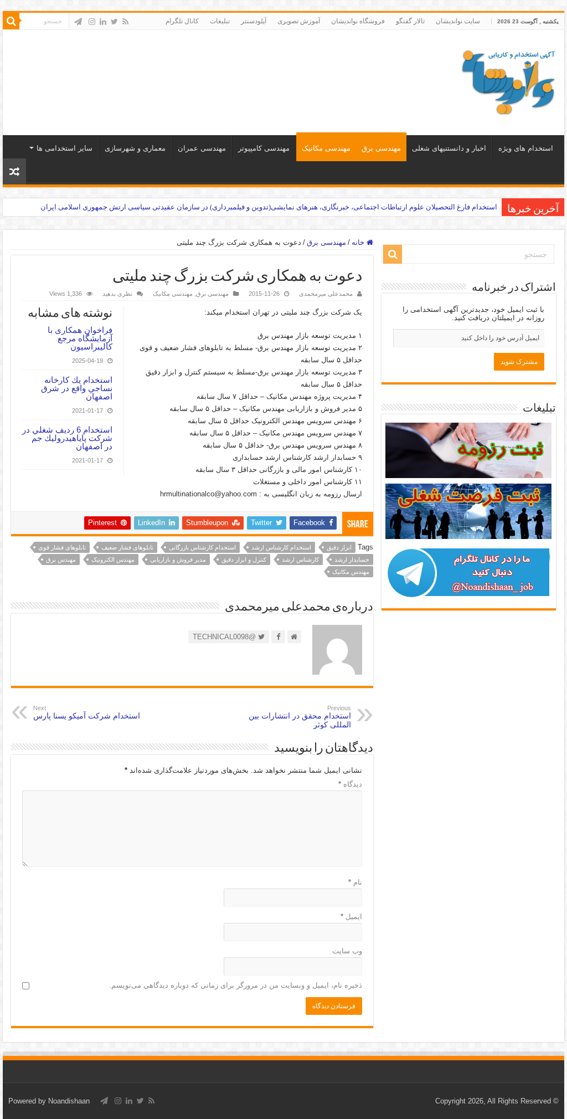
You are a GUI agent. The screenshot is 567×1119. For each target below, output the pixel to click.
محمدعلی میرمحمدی (326, 293)
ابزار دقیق (339, 547)
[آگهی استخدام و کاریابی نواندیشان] (508, 80)
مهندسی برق (381, 148)
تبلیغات (220, 21)
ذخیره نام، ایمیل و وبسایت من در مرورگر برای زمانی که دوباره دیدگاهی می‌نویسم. (235, 985)
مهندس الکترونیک (113, 559)
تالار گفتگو (410, 21)
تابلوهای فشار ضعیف (127, 547)
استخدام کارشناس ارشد (281, 547)
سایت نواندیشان (458, 21)
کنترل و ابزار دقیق (243, 559)
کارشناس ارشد (300, 559)
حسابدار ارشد (351, 559)
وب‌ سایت (347, 951)
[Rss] (125, 21)
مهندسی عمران (202, 148)
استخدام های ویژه (525, 148)
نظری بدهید (117, 293)
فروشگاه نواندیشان (358, 21)
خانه (359, 242)
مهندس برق (61, 559)
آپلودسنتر (253, 21)
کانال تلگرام (182, 21)
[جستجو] (11, 21)
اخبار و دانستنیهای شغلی (449, 148)
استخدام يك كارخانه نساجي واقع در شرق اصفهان (76, 388)
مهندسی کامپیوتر (264, 148)
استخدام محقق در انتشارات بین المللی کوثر (300, 717)
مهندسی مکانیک (326, 148)
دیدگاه (350, 784)
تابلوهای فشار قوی (62, 547)
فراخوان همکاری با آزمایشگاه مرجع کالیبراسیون (80, 338)
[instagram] (91, 21)
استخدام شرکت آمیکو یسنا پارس (86, 712)
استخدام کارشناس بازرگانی (202, 547)
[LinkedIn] (103, 21)
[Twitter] (114, 21)
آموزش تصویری (298, 21)
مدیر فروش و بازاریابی (178, 559)
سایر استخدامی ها (64, 148)
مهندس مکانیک (350, 571)
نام (355, 882)
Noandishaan (69, 1101)
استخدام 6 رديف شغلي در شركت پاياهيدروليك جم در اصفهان (67, 438)
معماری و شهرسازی (135, 148)
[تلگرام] (78, 21)
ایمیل (351, 916)
